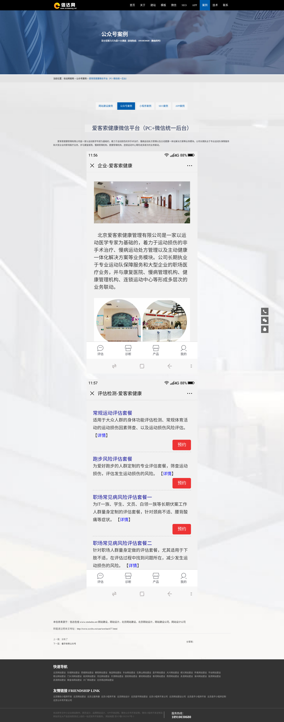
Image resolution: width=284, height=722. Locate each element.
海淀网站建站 (115, 672)
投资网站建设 (214, 676)
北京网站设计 (145, 622)
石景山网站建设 (144, 672)
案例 (205, 5)
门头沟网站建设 (74, 676)
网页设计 (86, 713)
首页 (132, 5)
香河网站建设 (159, 676)
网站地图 (110, 716)
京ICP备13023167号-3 (124, 716)
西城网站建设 (87, 672)
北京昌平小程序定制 (216, 696)
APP (194, 5)
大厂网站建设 (89, 680)
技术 (215, 5)
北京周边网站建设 (105, 680)
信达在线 (74, 622)
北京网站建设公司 (177, 696)
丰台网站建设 (129, 672)
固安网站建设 (131, 676)
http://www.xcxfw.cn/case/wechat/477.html (97, 629)
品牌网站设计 (99, 713)
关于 (142, 5)
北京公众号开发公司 (62, 700)
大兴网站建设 (173, 672)
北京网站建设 (129, 622)
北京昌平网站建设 (139, 696)
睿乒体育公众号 (69, 644)
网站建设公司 (162, 622)
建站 (153, 5)
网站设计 (114, 622)
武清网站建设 (59, 680)
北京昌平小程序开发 (196, 696)
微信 (173, 5)
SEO (184, 5)
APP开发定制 (113, 713)
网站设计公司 (178, 622)
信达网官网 (69, 78)
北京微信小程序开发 (62, 696)
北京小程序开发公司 (158, 696)
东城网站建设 (73, 672)
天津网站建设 (117, 676)
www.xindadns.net (88, 622)
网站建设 (103, 622)
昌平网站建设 (159, 672)
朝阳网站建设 (101, 672)
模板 (163, 5)
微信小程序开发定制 (151, 713)
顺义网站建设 (186, 672)
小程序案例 (145, 106)
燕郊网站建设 (173, 676)
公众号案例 (81, 78)
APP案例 (180, 106)
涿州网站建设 (200, 676)
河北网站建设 (103, 676)
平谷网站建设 (214, 672)
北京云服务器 (93, 696)
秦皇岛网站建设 (74, 680)
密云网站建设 (59, 676)
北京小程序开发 (108, 696)
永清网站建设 (186, 676)
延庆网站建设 (89, 676)
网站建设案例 (106, 106)
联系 (225, 5)
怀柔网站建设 (200, 672)
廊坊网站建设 (145, 676)
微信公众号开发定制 (130, 713)
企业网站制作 (74, 713)
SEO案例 (163, 106)
